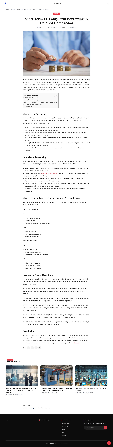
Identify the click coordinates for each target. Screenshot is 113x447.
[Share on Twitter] (28, 347)
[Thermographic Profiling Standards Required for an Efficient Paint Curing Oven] (56, 375)
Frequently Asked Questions (33, 104)
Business (13, 9)
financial (76, 343)
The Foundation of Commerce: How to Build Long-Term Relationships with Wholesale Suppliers (21, 390)
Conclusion (28, 106)
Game (63, 432)
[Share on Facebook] (32, 347)
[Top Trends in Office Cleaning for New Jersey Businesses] (91, 375)
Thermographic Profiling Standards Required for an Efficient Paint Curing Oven (56, 389)
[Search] (107, 3)
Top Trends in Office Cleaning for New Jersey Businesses (90, 389)
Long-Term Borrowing (31, 100)
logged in (34, 408)
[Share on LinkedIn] (36, 347)
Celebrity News (66, 423)
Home (7, 9)
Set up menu (57, 3)
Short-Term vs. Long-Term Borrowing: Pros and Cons (41, 102)
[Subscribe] (105, 427)
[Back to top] (109, 443)
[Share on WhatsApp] (39, 347)
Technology (65, 426)
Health (63, 429)
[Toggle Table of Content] (55, 95)
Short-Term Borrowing (31, 98)
